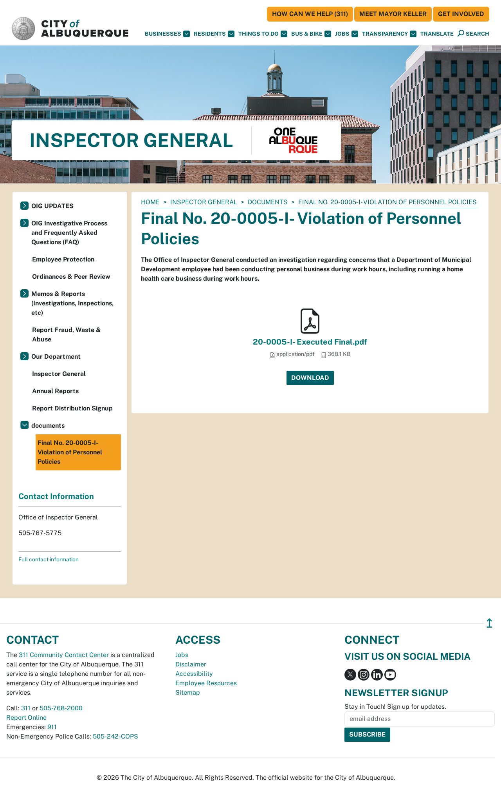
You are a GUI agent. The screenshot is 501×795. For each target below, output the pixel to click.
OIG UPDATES (52, 206)
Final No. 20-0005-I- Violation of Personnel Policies (70, 452)
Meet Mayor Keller (393, 14)
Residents (210, 34)
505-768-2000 (61, 708)
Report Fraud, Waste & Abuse (66, 334)
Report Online (26, 717)
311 (26, 708)
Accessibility (194, 673)
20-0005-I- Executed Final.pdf (310, 342)
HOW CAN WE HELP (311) (310, 14)
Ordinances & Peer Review (71, 276)
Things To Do (258, 34)
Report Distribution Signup (72, 408)
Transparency (385, 34)
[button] (437, 34)
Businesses (163, 34)
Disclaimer (190, 664)
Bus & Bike (307, 34)
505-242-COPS (115, 736)
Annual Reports (55, 391)
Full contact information (48, 559)
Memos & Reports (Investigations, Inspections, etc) (72, 303)
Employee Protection (63, 259)
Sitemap (187, 692)
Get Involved (461, 14)
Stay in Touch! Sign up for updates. (395, 706)
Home (150, 202)
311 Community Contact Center (64, 655)
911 (52, 727)
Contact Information (56, 496)
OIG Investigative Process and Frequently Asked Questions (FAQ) (69, 233)
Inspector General (203, 202)
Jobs (342, 34)
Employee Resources (206, 683)
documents (268, 202)
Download (310, 377)
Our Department (56, 356)
